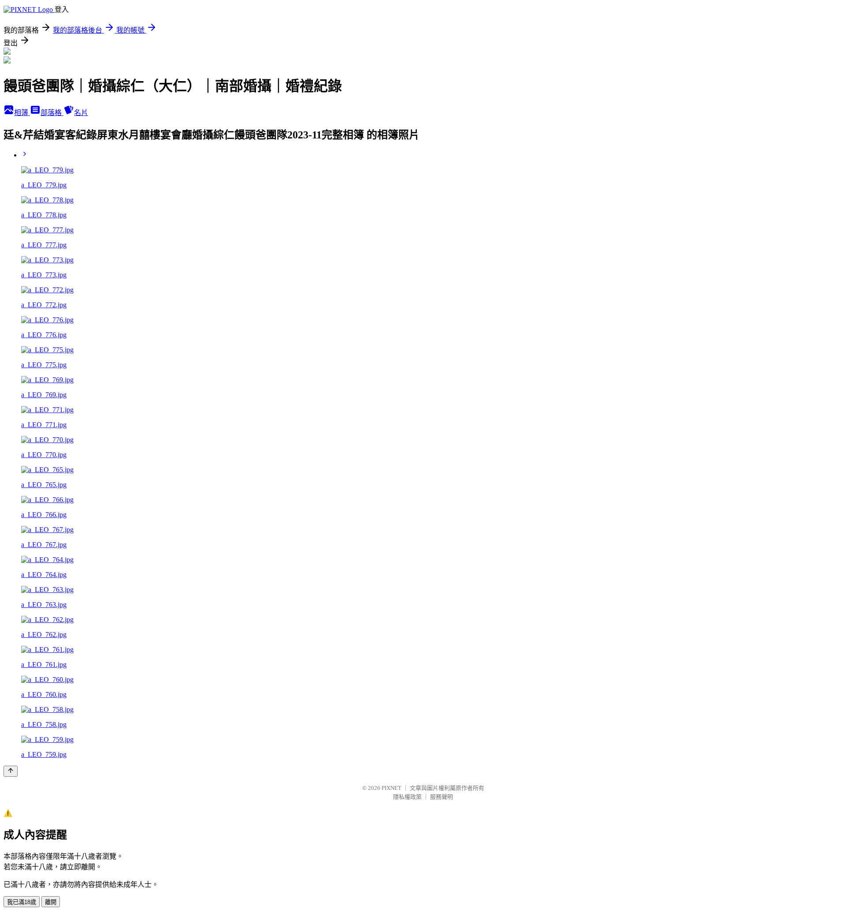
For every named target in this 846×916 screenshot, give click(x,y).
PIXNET (391, 788)
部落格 (52, 112)
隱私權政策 (407, 796)
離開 (50, 902)
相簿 (22, 112)
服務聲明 (441, 796)
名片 (81, 112)
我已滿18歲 (21, 902)
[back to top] (11, 771)
